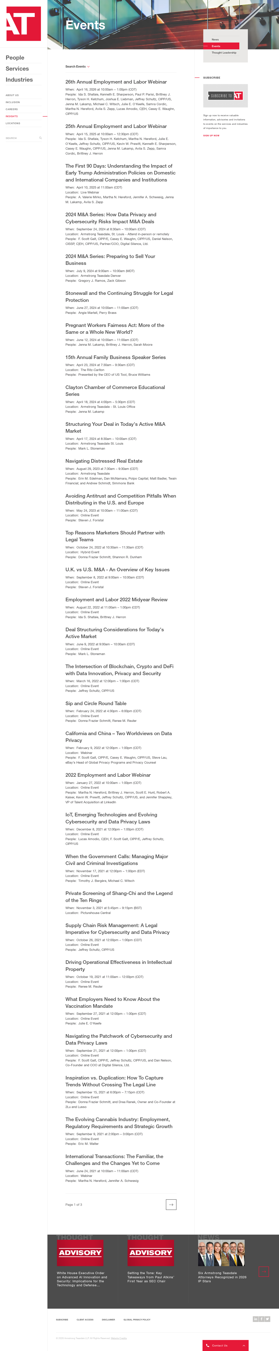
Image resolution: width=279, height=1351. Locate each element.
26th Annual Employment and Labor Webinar (116, 82)
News (215, 39)
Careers (12, 109)
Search (11, 138)
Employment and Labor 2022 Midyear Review (116, 599)
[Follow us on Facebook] (261, 1319)
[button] (211, 135)
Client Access (85, 1319)
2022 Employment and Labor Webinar (108, 775)
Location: (72, 192)
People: (71, 94)
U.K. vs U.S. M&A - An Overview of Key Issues (117, 569)
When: (70, 89)
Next (168, 1204)
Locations (13, 123)
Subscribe (62, 1319)
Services (17, 68)
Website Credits (119, 1338)
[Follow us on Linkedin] (256, 1319)
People (15, 57)
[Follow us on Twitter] (267, 1319)
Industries (19, 79)
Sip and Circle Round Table (95, 703)
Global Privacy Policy (137, 1319)
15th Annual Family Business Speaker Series (115, 357)
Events (216, 46)
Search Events (75, 66)
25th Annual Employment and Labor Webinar (116, 126)
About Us (12, 95)
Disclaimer (108, 1319)
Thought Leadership (224, 52)
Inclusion (13, 102)
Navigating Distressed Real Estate (103, 461)
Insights (12, 116)
